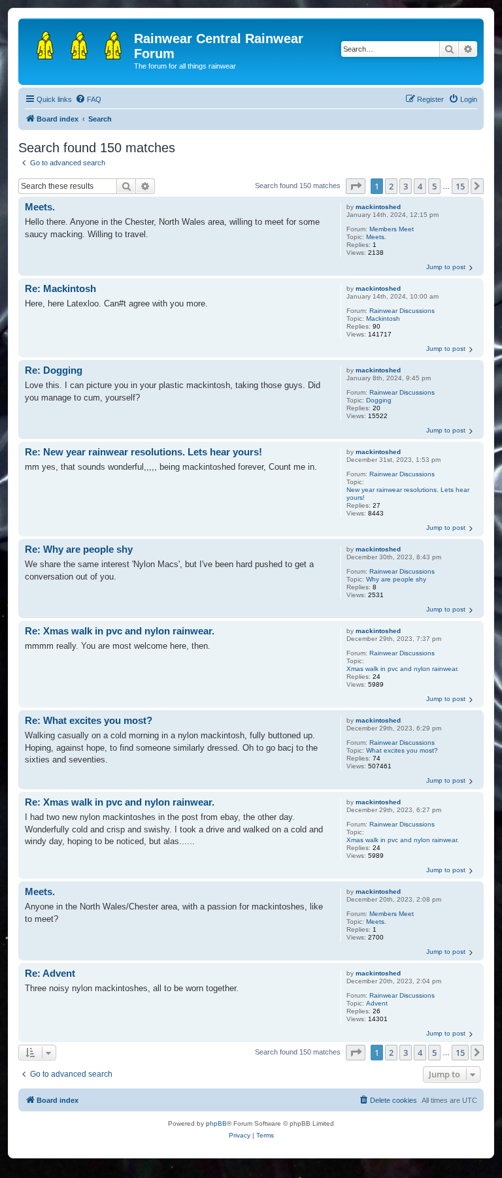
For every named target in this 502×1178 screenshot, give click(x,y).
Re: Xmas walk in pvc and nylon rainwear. (119, 630)
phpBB (216, 1123)
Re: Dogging (53, 370)
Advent (377, 1003)
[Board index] (78, 42)
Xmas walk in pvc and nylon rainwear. (402, 668)
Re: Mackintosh (60, 288)
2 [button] (391, 186)
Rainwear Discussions (402, 310)
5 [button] (434, 186)
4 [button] (420, 186)
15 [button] (460, 186)
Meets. (376, 236)
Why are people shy (396, 579)
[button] (355, 186)
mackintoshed (378, 206)
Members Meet (391, 229)
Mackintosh (383, 318)
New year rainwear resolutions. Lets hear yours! (407, 493)
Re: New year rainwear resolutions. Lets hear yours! (143, 451)
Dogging (379, 400)
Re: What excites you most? (88, 720)
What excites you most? (402, 750)
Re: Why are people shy (79, 549)
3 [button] (405, 186)
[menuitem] (88, 99)
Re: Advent (50, 973)
